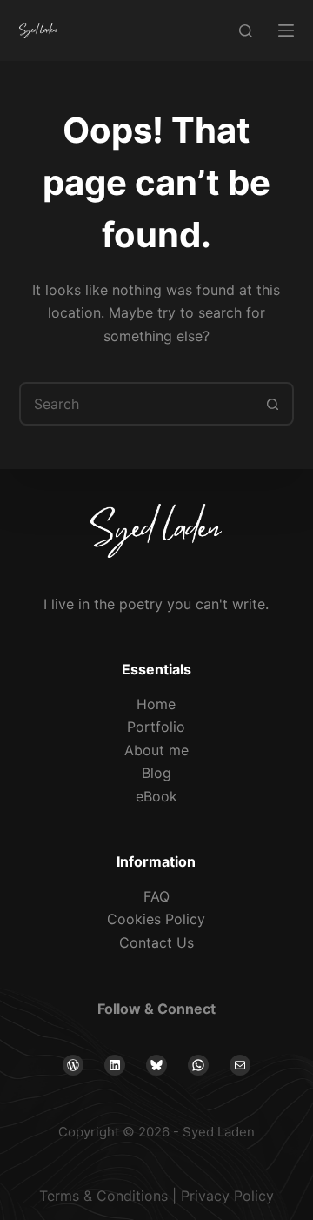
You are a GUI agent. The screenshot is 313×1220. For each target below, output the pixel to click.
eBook (156, 796)
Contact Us (156, 942)
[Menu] (286, 30)
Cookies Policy (156, 919)
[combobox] (137, 404)
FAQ (156, 896)
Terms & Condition (100, 1195)
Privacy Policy (227, 1195)
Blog (156, 772)
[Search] (245, 30)
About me (156, 750)
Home (156, 704)
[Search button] (272, 404)
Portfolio (156, 726)
